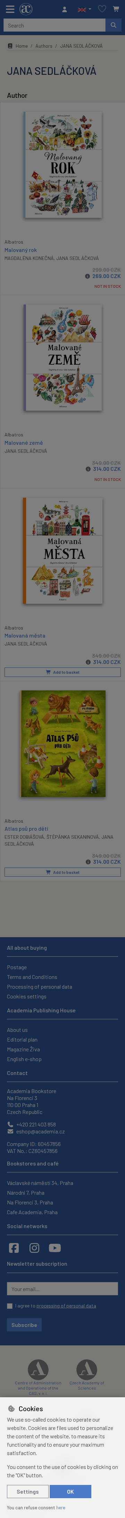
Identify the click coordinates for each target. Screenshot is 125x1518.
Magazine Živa (23, 1049)
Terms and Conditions (32, 976)
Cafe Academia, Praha (32, 1212)
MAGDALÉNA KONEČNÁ (29, 258)
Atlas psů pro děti (26, 828)
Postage (17, 967)
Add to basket (66, 672)
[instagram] (34, 1248)
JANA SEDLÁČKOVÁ (77, 258)
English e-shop (24, 1059)
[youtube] (55, 1248)
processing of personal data (66, 1306)
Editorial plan (22, 1039)
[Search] (114, 25)
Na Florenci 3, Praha (30, 1202)
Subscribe (24, 1324)
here (60, 1507)
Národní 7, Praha (25, 1192)
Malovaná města (25, 635)
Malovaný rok (21, 249)
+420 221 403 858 (35, 1124)
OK (70, 1491)
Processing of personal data (39, 986)
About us (17, 1029)
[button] (84, 9)
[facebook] (14, 1248)
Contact (17, 1072)
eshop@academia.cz (40, 1131)
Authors (43, 46)
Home (22, 46)
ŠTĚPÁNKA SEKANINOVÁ (73, 837)
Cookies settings (27, 996)
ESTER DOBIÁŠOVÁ (24, 837)
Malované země (24, 442)
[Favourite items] (102, 9)
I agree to (55, 1306)
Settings (28, 1491)
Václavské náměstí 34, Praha (40, 1182)
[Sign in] (66, 9)
